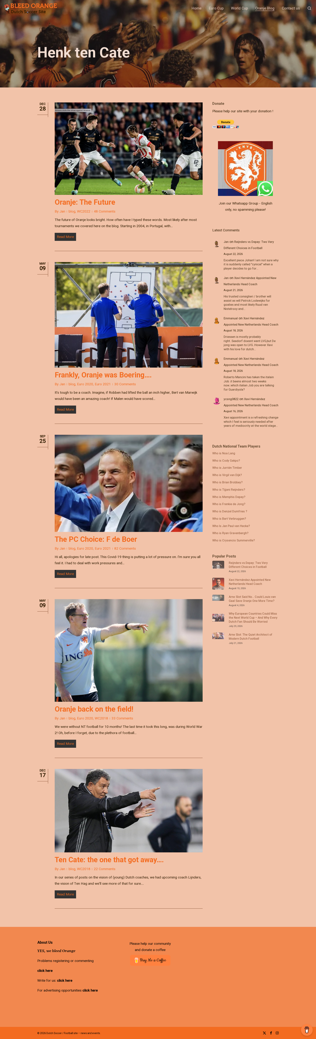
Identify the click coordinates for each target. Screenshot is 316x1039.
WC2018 (101, 718)
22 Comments (104, 869)
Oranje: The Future (85, 202)
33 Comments (122, 718)
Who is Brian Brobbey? (227, 483)
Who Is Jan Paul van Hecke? (231, 526)
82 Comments (125, 548)
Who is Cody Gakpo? (226, 461)
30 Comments (125, 384)
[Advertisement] (261, 963)
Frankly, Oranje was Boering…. (103, 375)
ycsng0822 (231, 399)
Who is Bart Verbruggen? (229, 519)
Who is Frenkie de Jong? (228, 504)
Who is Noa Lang (223, 454)
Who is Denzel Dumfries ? (229, 512)
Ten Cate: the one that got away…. (109, 859)
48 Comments (104, 211)
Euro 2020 (85, 384)
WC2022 (83, 211)
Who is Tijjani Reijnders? (228, 490)
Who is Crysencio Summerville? (233, 541)
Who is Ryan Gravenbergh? (230, 533)
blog (72, 211)
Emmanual (231, 318)
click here (45, 970)
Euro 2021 (103, 384)
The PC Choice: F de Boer (96, 539)
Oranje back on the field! (94, 709)
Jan (62, 211)
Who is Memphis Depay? (228, 497)
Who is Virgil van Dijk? (227, 475)
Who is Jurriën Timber (227, 468)
